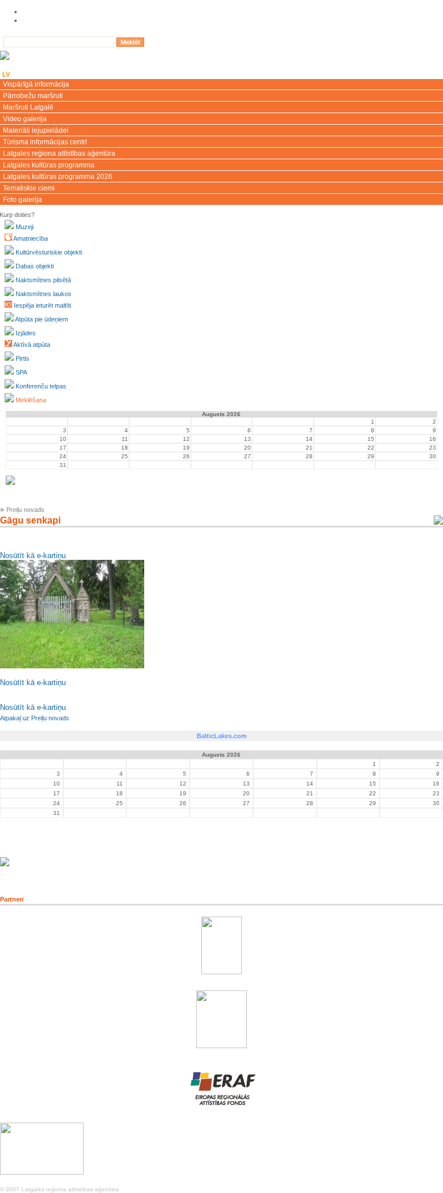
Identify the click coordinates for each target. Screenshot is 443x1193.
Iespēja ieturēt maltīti (42, 305)
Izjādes (26, 333)
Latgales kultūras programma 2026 (57, 177)
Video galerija (25, 119)
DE (67, 74)
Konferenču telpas (41, 386)
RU (51, 74)
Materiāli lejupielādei (36, 130)
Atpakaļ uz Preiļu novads (34, 718)
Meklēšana (31, 400)
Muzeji (24, 226)
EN (21, 74)
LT (36, 74)
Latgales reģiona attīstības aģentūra (59, 153)
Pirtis (22, 358)
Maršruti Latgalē (28, 107)
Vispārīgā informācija (36, 84)
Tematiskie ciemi (29, 188)
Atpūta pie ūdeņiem (41, 319)
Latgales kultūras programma (49, 165)
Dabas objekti (35, 266)
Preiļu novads (25, 509)
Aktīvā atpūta (31, 344)
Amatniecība (30, 238)
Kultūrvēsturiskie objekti (49, 252)
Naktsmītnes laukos (44, 293)
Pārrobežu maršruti (33, 96)
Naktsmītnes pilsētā (43, 279)
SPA (21, 372)
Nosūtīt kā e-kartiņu (33, 555)
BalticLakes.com (222, 735)
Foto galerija (22, 200)
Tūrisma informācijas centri (45, 142)
